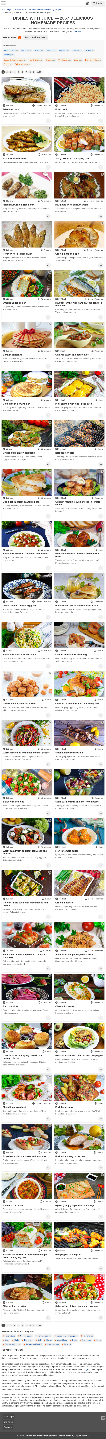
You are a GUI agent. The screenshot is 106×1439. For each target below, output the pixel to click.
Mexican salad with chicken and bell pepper (79, 1055)
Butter (74, 1340)
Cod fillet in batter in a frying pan (21, 502)
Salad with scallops (13, 801)
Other (7, 1340)
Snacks (51, 50)
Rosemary (28, 1340)
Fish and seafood (44, 1336)
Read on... (77, 31)
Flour (7, 64)
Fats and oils (88, 1336)
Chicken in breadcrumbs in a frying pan (77, 703)
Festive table (10, 1336)
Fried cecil (61, 109)
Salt (39, 1340)
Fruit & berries (22, 64)
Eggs (78, 60)
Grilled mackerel (64, 902)
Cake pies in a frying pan (16, 403)
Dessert (64, 50)
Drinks (77, 50)
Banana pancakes (12, 354)
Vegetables (64, 60)
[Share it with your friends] (103, 1418)
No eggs (67, 1344)
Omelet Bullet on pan (14, 303)
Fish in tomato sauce (66, 851)
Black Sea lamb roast (14, 158)
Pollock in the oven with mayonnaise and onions (25, 904)
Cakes (89, 50)
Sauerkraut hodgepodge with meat (74, 954)
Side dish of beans (13, 1205)
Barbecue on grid (64, 453)
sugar (86, 1369)
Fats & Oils (36, 60)
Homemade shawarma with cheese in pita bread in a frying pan (25, 1255)
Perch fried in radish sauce (17, 253)
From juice (86, 1340)
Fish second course (12, 1344)
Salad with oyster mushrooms (19, 654)
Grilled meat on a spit (67, 253)
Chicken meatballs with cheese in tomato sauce (77, 503)
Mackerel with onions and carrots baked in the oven (78, 304)
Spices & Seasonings (15, 60)
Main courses (11, 50)
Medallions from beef (14, 1107)
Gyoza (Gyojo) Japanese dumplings (74, 1205)
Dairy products (93, 60)
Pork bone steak (64, 1107)
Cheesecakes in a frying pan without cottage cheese (23, 1056)
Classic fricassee (64, 1006)
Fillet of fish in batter (14, 1306)
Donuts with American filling (71, 654)
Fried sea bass (11, 109)
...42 (39, 72)
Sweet (50, 60)
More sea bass (53, 1344)
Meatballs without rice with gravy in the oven (77, 555)
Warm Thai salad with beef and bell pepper (26, 752)
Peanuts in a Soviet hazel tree (19, 703)
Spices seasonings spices (67, 1336)
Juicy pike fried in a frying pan (72, 158)
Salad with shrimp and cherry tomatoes (77, 801)
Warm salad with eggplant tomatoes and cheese (25, 852)
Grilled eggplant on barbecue (19, 453)
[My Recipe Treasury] (87, 3)
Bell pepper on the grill (68, 1254)
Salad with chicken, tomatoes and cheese (25, 553)
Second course (26, 1336)
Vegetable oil (62, 1340)
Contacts (8, 1427)
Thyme (49, 1340)
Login (99, 3)
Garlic (16, 1340)
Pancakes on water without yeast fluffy (76, 605)
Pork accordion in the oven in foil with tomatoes (24, 955)
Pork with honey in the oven (70, 1156)
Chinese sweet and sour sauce (72, 354)
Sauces (9, 55)
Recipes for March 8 (34, 1344)
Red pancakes (10, 1006)
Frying (98, 1340)
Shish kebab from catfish (69, 752)
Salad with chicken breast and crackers (76, 1306)
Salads (38, 50)
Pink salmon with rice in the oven (73, 403)
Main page (9, 1416)
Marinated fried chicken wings (71, 204)
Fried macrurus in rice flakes (19, 204)
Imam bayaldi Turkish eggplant (20, 605)
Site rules (8, 1422)
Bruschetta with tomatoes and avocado (24, 1156)
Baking (26, 50)
